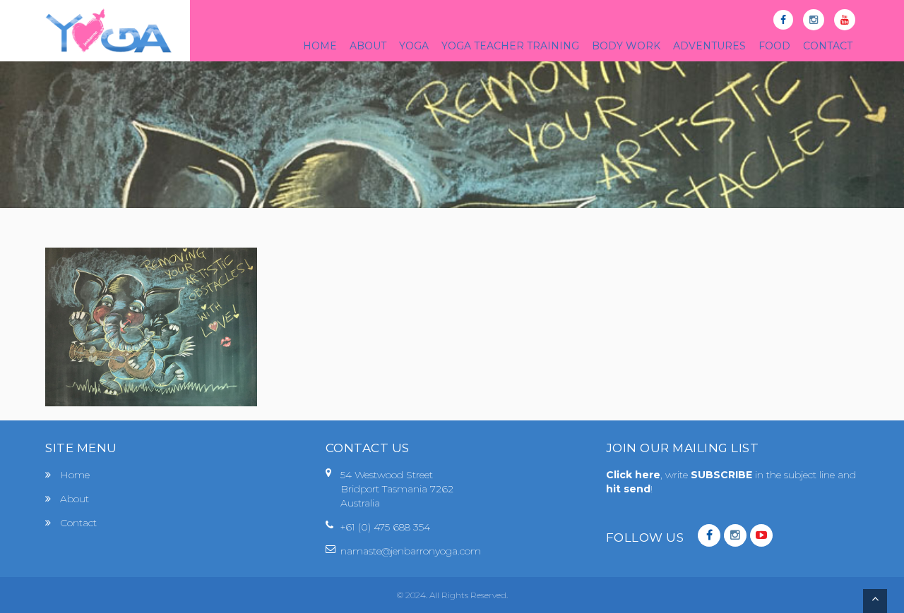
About (74, 498)
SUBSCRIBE (723, 474)
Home (75, 474)
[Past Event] (151, 326)
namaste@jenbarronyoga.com (410, 551)
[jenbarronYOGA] (108, 30)
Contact (78, 522)
